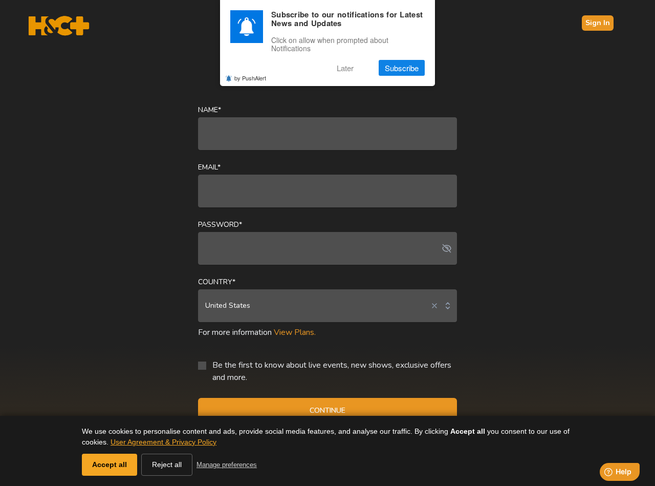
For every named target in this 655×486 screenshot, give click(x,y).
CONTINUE (327, 410)
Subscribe (402, 67)
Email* (209, 167)
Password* (220, 224)
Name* (209, 110)
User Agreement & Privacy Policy (163, 442)
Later (345, 67)
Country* (216, 282)
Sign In (597, 23)
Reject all (167, 464)
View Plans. (295, 332)
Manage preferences (226, 465)
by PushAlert (250, 78)
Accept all (109, 464)
